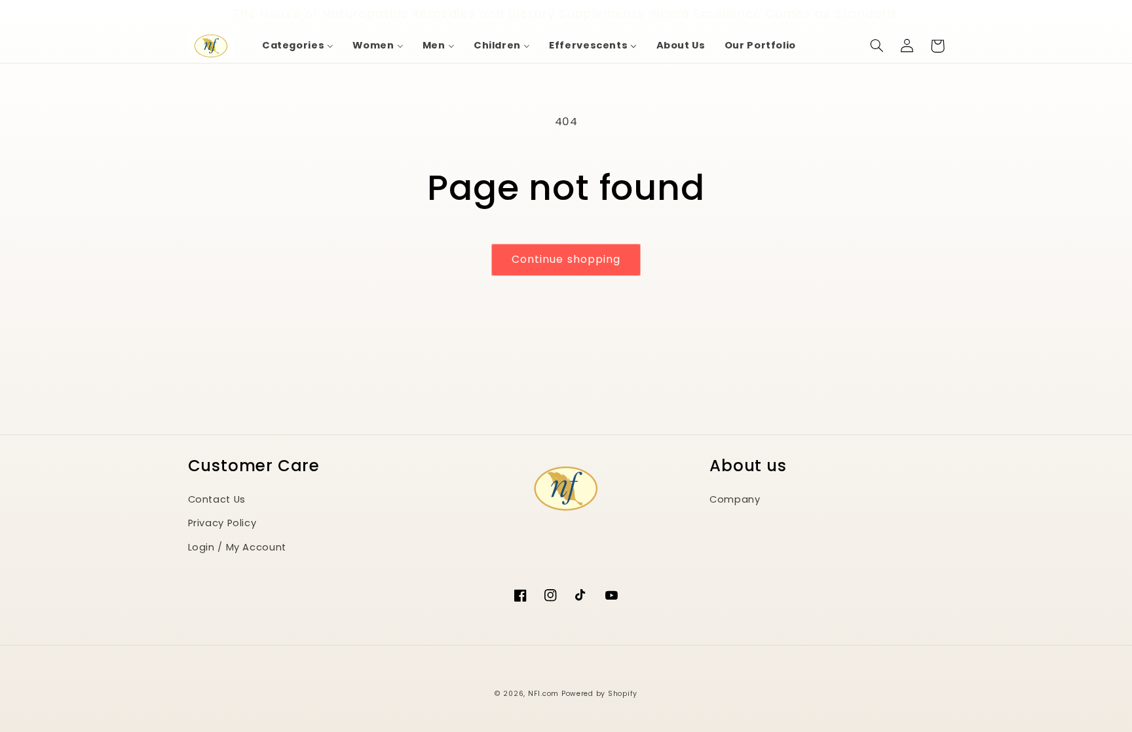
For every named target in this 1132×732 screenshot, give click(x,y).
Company (734, 499)
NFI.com (543, 694)
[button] (877, 46)
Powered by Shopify (599, 694)
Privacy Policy (222, 523)
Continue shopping (566, 259)
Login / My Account (237, 547)
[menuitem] (297, 45)
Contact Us (217, 499)
